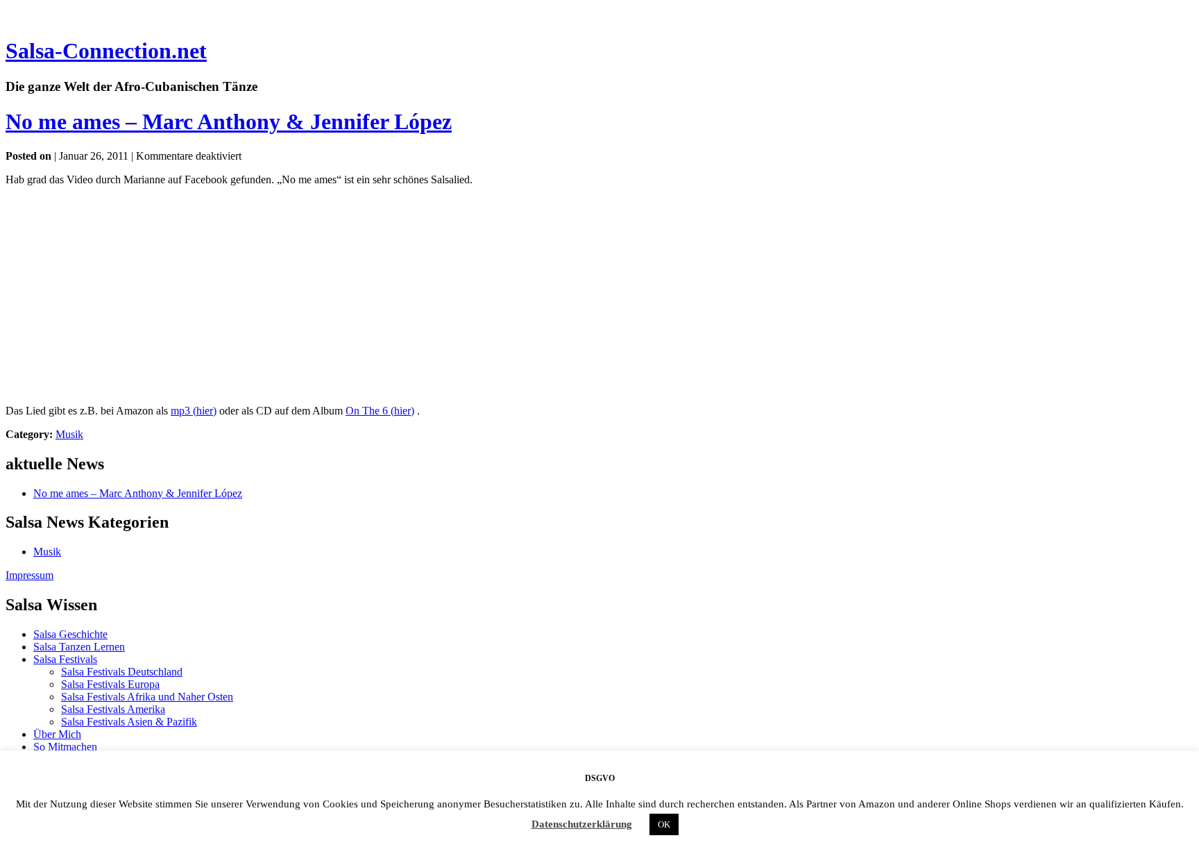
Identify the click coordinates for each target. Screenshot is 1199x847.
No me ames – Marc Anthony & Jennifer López (229, 121)
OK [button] (664, 824)
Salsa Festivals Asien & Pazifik (129, 722)
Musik (69, 434)
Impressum (29, 575)
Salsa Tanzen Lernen (79, 647)
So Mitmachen (65, 747)
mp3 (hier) (193, 411)
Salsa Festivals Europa (110, 684)
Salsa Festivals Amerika (113, 709)
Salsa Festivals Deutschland (121, 672)
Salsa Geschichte (70, 634)
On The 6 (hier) (380, 411)
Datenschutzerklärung (582, 824)
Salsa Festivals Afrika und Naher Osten (147, 697)
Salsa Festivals (65, 659)
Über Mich (57, 734)
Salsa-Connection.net (106, 50)
